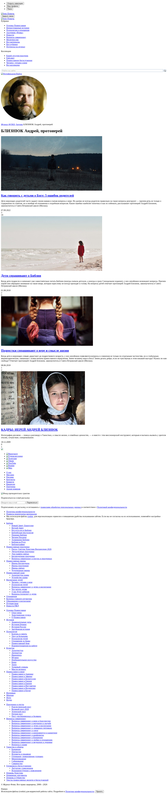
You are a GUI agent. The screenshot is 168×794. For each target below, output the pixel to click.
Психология (11, 631)
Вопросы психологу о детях (24, 594)
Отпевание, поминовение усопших (27, 756)
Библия (9, 523)
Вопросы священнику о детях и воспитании (31, 587)
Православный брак (21, 643)
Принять (99, 792)
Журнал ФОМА (8, 124)
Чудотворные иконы (21, 570)
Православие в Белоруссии (24, 679)
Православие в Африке (22, 676)
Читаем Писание (19, 537)
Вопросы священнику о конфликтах (28, 735)
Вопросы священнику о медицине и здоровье (32, 742)
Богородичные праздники (23, 556)
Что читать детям (19, 589)
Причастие (16, 752)
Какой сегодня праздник (17, 56)
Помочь (10, 13)
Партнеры (10, 486)
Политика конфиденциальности (20, 512)
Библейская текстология (22, 533)
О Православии (19, 617)
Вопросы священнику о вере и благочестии (31, 721)
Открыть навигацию (15, 3)
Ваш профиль (12, 6)
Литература (17, 653)
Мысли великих (19, 669)
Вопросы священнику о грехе (25, 730)
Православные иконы (16, 561)
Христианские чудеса (21, 615)
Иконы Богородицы (20, 563)
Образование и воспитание (18, 601)
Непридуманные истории (17, 28)
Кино (14, 662)
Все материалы (13, 42)
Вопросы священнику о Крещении (27, 737)
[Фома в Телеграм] (11, 458)
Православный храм (15, 573)
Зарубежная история (21, 629)
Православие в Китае (21, 690)
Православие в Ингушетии (24, 686)
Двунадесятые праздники (23, 551)
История (10, 620)
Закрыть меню (8, 16)
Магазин (10, 475)
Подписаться (32, 503)
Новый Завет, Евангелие (23, 525)
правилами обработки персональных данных (61, 507)
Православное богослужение (19, 60)
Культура (10, 648)
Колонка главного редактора (19, 599)
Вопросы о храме (19, 744)
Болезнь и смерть (19, 634)
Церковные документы (16, 775)
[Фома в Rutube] (10, 465)
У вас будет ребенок (20, 592)
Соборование (17, 761)
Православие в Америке (22, 674)
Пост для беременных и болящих (26, 716)
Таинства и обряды (14, 747)
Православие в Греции (22, 681)
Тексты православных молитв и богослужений (27, 780)
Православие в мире (15, 672)
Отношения (11, 596)
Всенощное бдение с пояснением (26, 770)
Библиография (18, 544)
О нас (8, 472)
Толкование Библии (20, 540)
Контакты (10, 479)
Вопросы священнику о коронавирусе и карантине (34, 733)
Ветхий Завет (18, 528)
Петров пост (17, 714)
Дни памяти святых (20, 554)
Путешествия (12, 603)
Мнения (10, 695)
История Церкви (19, 624)
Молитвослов (12, 40)
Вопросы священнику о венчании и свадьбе (31, 723)
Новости (10, 35)
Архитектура (17, 650)
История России (19, 627)
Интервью (10, 693)
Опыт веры (17, 613)
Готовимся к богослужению (18, 766)
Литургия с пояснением (22, 768)
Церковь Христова (14, 773)
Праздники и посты (15, 704)
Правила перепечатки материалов (21, 514)
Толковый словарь (20, 667)
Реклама (10, 477)
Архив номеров (13, 489)
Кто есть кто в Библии (22, 530)
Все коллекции (13, 65)
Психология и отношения (17, 30)
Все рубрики (12, 44)
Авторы (19, 124)
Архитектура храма (20, 575)
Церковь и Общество (15, 778)
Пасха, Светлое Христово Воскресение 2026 (31, 549)
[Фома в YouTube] (11, 463)
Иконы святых (18, 568)
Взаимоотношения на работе (24, 646)
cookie (30, 516)
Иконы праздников (20, 566)
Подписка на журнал (15, 47)
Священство (17, 763)
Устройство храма (20, 577)
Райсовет (10, 58)
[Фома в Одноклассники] (14, 456)
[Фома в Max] (9, 468)
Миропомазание (19, 759)
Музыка (15, 657)
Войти (19, 74)
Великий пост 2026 (20, 709)
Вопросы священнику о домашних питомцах (32, 728)
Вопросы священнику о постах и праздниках (32, 558)
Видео (9, 700)
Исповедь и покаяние (21, 754)
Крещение (16, 749)
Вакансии (10, 484)
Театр (14, 664)
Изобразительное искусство (24, 660)
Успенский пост (19, 711)
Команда (10, 482)
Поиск (9, 9)
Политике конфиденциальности (79, 791)
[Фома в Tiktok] (10, 461)
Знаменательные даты (21, 622)
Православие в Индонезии (23, 688)
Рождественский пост (21, 707)
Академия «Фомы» (14, 32)
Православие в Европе (22, 683)
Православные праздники (18, 547)
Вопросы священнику (16, 37)
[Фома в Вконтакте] (12, 454)
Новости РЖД (12, 606)
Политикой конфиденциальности (112, 507)
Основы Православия (16, 25)
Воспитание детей (14, 580)
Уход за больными (20, 636)
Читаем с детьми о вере (16, 63)
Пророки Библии (19, 535)
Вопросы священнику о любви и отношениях (32, 740)
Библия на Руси (19, 542)
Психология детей (20, 584)
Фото (8, 698)
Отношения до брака (21, 641)
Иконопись (17, 655)
